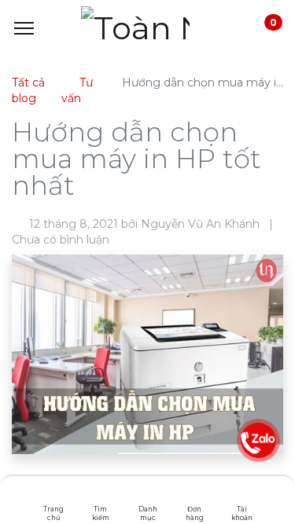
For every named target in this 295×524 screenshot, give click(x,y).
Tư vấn (77, 90)
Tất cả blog (28, 90)
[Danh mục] (147, 496)
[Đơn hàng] (195, 496)
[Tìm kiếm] (100, 496)
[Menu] (24, 28)
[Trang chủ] (54, 496)
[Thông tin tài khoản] (242, 496)
